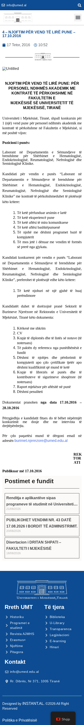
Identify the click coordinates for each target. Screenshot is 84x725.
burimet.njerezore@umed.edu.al (41, 441)
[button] (79, 5)
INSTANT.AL (33, 704)
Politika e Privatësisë (19, 720)
